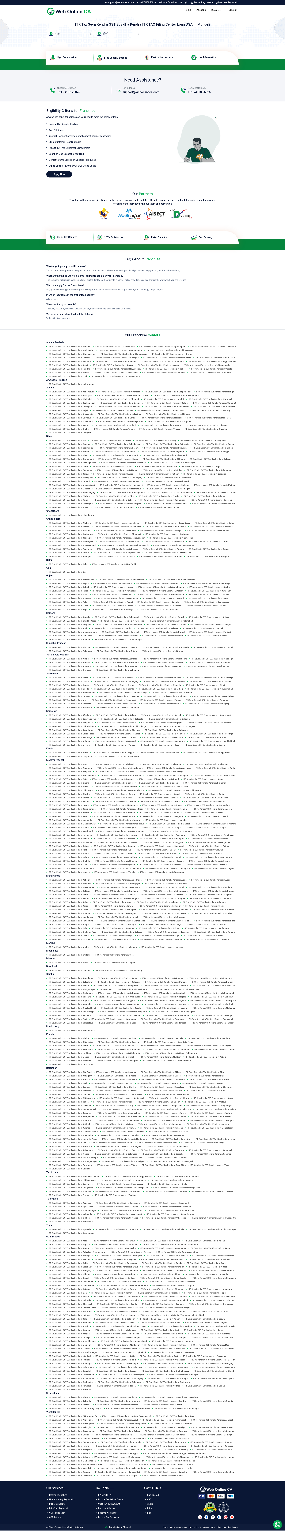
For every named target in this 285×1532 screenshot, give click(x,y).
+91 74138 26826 (147, 2)
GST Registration (57, 1513)
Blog (149, 1513)
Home (188, 9)
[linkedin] (219, 1517)
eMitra (150, 1504)
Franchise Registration (228, 2)
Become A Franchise (108, 1513)
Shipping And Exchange (227, 1527)
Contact (232, 9)
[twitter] (213, 1517)
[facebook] (206, 1517)
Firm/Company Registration (62, 1499)
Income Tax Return (58, 1495)
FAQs (165, 1527)
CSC (149, 1499)
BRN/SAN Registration (59, 1508)
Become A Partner (107, 1508)
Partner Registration (203, 2)
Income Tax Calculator (108, 1517)
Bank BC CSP (153, 1495)
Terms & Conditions (178, 1527)
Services (216, 10)
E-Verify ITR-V (104, 1495)
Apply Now (59, 174)
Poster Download (169, 2)
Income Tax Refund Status (110, 1499)
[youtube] (232, 1517)
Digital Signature (57, 1504)
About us (201, 9)
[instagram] (200, 1517)
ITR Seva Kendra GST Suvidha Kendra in (69, 346)
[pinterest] (226, 1517)
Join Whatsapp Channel (119, 1527)
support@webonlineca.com (121, 2)
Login (186, 2)
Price (149, 1508)
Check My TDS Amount (109, 1504)
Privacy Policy (209, 1527)
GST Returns (55, 1517)
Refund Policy (195, 1527)
